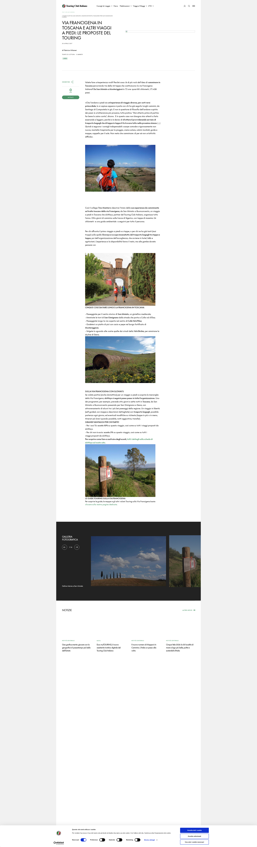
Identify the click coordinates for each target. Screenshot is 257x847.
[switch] (102, 839)
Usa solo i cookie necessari (194, 842)
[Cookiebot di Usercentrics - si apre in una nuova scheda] (59, 843)
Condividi (66, 82)
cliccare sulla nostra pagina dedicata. (101, 504)
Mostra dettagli (149, 840)
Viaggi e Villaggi (139, 6)
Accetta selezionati (194, 836)
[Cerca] (189, 6)
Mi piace (70, 97)
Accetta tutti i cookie (194, 830)
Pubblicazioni (125, 6)
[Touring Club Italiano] (74, 6)
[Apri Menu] (193, 6)
